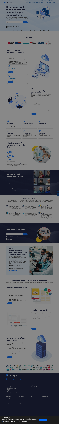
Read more (3, 420)
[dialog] (29, 420)
